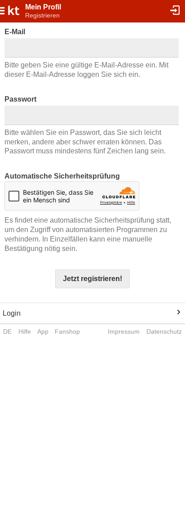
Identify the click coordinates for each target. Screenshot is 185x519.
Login (12, 313)
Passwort (20, 99)
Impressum (124, 331)
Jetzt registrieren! (92, 278)
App (42, 331)
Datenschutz (164, 331)
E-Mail (14, 32)
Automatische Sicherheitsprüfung (62, 176)
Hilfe (24, 331)
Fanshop (67, 331)
